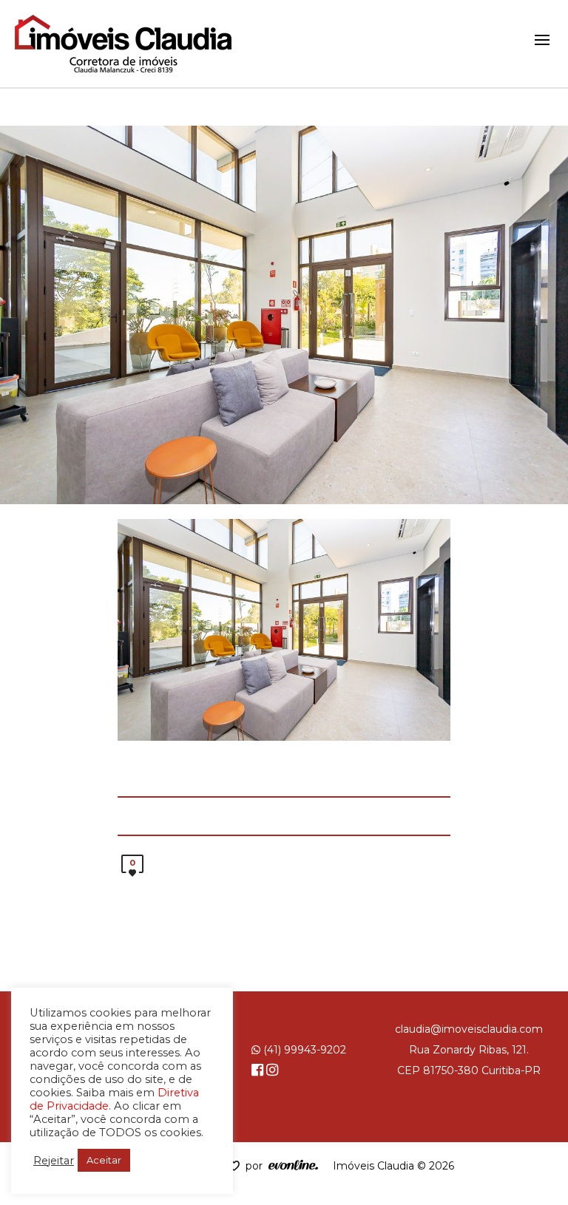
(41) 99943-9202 (303, 1049)
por (257, 1165)
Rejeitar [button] (53, 1160)
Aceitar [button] (104, 1160)
